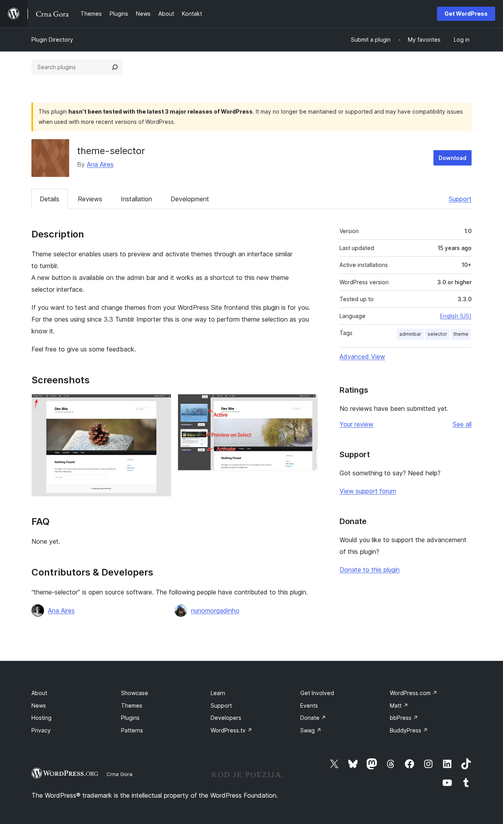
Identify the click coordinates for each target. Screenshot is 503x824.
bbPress (404, 717)
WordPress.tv (231, 730)
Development (190, 199)
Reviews (90, 199)
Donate (313, 717)
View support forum (368, 491)
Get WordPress (466, 13)
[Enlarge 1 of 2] (161, 404)
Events (309, 705)
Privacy (41, 730)
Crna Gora (119, 774)
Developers (226, 717)
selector (437, 334)
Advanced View (362, 356)
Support (460, 199)
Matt (399, 705)
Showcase (134, 693)
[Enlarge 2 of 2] (307, 404)
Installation (136, 199)
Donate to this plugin (370, 570)
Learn (218, 693)
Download (452, 157)
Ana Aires (100, 164)
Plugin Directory (52, 39)
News (38, 705)
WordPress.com (413, 693)
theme (460, 334)
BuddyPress (409, 730)
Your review (356, 424)
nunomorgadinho (215, 610)
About (39, 693)
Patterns (132, 730)
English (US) (456, 316)
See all (462, 424)
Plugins (130, 717)
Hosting (41, 717)
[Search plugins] (115, 67)
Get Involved (317, 693)
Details (49, 199)
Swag (310, 730)
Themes (131, 705)
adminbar (410, 334)
